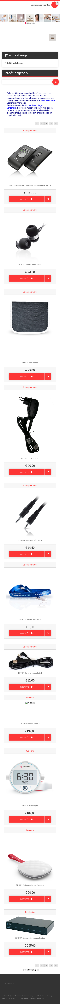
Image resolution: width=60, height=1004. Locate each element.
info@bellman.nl (25, 998)
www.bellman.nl (38, 998)
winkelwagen (9, 983)
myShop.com (35, 970)
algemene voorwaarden (40, 5)
